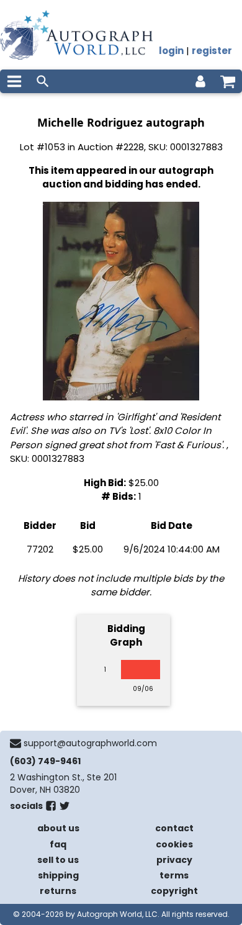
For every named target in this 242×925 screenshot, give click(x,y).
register (212, 50)
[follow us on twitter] (64, 808)
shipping (58, 875)
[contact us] (15, 743)
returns (58, 891)
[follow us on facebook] (50, 808)
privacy (174, 860)
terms (174, 875)
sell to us (58, 860)
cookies (174, 844)
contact (174, 828)
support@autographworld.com (90, 743)
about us (58, 828)
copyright (174, 891)
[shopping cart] (228, 81)
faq (58, 844)
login (171, 50)
